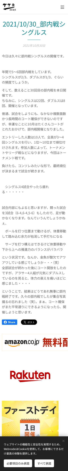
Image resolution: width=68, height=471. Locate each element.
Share (11, 322)
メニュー (62, 7)
